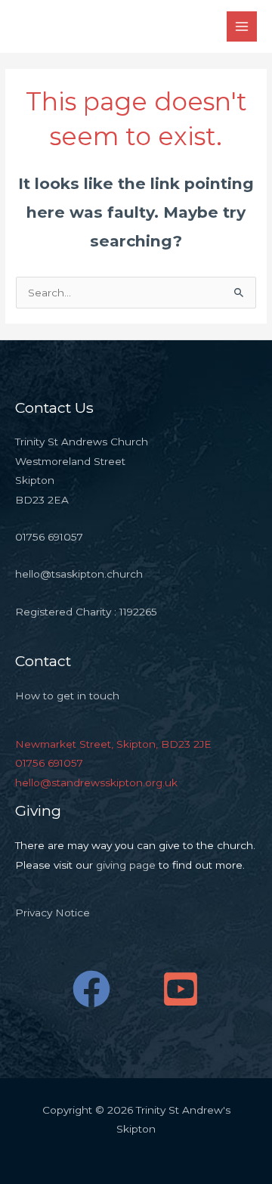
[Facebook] (91, 989)
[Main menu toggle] (242, 26)
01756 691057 (49, 763)
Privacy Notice (52, 913)
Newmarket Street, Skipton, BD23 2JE (113, 744)
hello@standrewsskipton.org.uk (96, 782)
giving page (126, 865)
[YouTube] (181, 989)
